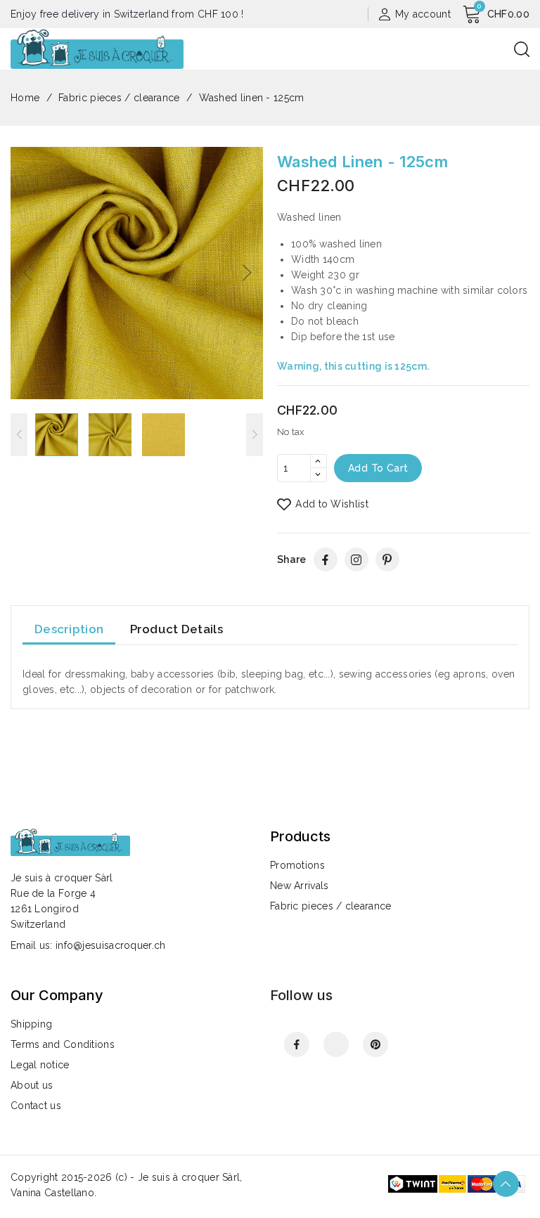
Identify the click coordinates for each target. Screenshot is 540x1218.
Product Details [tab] (177, 629)
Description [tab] (68, 629)
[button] (246, 272)
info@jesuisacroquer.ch (111, 945)
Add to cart (378, 468)
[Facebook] (326, 559)
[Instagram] (356, 559)
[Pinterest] (387, 559)
